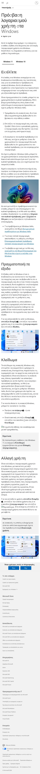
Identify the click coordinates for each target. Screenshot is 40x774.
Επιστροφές (6, 606)
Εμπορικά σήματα (15, 763)
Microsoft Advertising (8, 678)
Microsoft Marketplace (8, 708)
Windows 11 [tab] (8, 61)
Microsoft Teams (7, 684)
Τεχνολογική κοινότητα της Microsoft (12, 705)
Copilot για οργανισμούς (9, 579)
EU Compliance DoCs (25, 767)
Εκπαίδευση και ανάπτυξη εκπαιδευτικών (14, 644)
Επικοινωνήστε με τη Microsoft (11, 760)
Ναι (13, 568)
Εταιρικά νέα (6, 732)
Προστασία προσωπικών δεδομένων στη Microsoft (16, 735)
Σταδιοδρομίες (6, 728)
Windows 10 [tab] (20, 61)
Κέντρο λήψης (6, 603)
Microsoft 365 (6, 586)
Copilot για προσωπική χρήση (10, 582)
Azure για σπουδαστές (8, 650)
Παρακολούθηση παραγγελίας (10, 609)
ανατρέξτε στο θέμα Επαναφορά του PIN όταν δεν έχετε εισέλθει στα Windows (20, 253)
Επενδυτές (5, 739)
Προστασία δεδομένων (26, 760)
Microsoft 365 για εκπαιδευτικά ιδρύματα (13, 637)
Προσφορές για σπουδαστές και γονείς (13, 647)
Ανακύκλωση (6, 613)
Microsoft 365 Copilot (8, 681)
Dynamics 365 (6, 671)
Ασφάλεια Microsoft (8, 664)
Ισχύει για (7, 36)
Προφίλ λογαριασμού (8, 599)
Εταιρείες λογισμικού (8, 715)
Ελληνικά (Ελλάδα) (10, 745)
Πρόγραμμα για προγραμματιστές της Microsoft (15, 694)
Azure (4, 667)
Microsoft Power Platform (9, 712)
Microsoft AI (6, 660)
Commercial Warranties (9, 616)
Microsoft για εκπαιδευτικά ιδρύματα (12, 626)
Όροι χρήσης (6, 763)
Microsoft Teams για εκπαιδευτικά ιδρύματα (14, 633)
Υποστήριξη (7, 7)
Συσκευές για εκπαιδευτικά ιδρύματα (12, 630)
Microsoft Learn (7, 698)
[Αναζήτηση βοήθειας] (7, 3)
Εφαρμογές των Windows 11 (10, 589)
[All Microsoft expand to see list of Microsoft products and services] (2, 2)
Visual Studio (6, 719)
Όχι (25, 568)
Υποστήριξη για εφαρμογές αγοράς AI (12, 701)
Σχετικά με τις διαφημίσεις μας (11, 767)
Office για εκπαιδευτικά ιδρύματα (11, 640)
